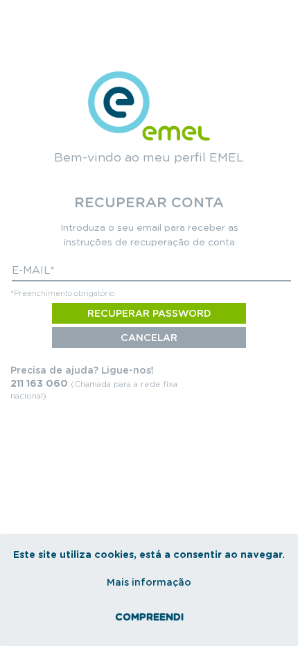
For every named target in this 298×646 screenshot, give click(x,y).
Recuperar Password (149, 314)
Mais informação (149, 583)
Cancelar (149, 338)
